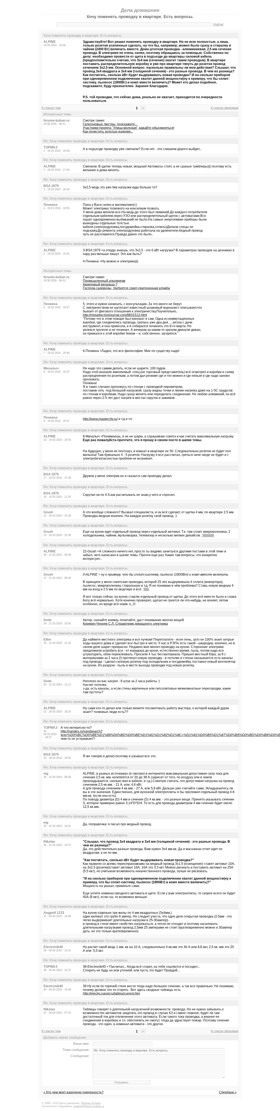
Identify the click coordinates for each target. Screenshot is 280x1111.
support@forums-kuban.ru (88, 1106)
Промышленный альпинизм (104, 280)
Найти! (218, 24)
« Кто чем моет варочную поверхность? (73, 1092)
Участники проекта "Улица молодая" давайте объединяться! (128, 128)
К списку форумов (224, 108)
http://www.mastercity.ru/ (100, 419)
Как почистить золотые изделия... (108, 131)
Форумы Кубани (91, 1103)
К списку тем (51, 108)
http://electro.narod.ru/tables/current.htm (111, 993)
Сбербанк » (228, 1092)
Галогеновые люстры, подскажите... (110, 124)
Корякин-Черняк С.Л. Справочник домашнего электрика (125, 623)
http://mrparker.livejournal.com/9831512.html (115, 315)
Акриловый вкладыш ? (100, 284)
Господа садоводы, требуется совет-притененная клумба (126, 288)
